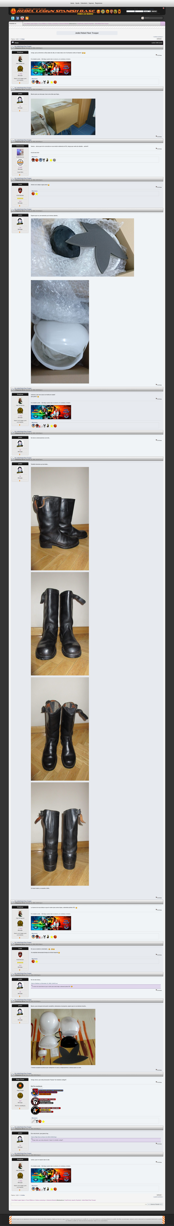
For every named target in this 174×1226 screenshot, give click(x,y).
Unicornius (20, 146)
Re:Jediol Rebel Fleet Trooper (23, 46)
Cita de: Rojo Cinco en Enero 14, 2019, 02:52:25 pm (43, 1137)
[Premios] (19, 83)
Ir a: (146, 1204)
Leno (20, 184)
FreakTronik (80, 23)
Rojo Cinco (20, 1079)
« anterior (155, 36)
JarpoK (86, 23)
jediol (20, 93)
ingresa (146, 9)
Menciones (34, 78)
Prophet (91, 23)
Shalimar (20, 52)
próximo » (160, 36)
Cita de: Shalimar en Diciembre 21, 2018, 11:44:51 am (44, 983)
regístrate (151, 9)
